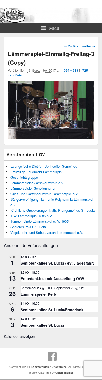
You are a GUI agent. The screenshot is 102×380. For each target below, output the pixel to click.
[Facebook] (52, 356)
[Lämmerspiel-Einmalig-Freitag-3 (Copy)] (51, 137)
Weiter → (88, 46)
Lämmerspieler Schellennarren (33, 188)
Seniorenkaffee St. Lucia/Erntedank (52, 309)
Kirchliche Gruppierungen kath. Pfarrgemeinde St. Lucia (52, 210)
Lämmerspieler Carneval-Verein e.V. (37, 182)
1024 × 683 (70, 70)
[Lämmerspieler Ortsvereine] (51, 21)
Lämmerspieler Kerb (38, 294)
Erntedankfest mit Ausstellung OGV (52, 278)
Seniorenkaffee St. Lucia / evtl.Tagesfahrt (57, 263)
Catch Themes (64, 373)
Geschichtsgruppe (24, 177)
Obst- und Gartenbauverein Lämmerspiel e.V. (44, 193)
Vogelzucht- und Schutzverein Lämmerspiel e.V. (46, 232)
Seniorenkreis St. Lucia (28, 226)
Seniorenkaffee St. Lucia (42, 325)
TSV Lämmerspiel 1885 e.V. (31, 215)
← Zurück (71, 46)
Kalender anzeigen (19, 336)
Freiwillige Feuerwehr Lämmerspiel (36, 171)
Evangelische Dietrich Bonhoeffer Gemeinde (43, 166)
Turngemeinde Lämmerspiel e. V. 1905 (39, 221)
